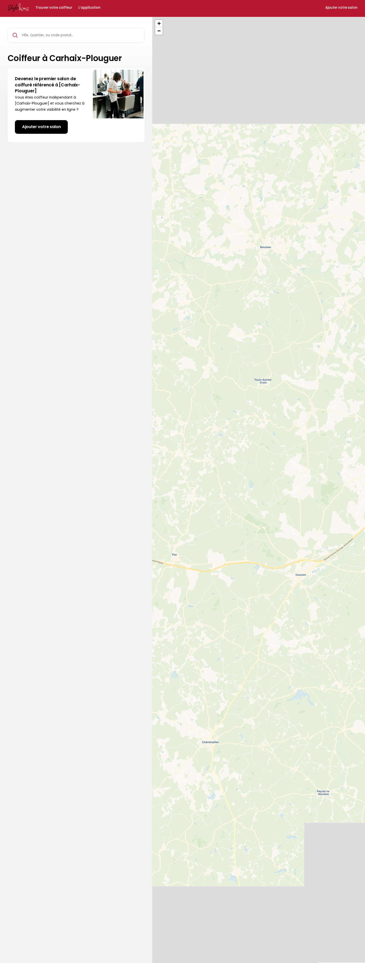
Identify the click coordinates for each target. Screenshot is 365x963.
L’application (89, 8)
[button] (159, 23)
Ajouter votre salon (341, 8)
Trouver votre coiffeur (54, 8)
